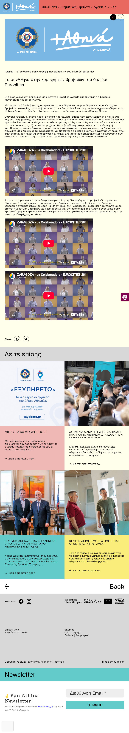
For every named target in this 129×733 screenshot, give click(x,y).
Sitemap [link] (69, 629)
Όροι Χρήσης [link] (72, 632)
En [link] (121, 17)
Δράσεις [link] (100, 7)
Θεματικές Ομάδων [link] (75, 7)
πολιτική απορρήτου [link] (47, 706)
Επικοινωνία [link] (12, 629)
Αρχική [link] (9, 71)
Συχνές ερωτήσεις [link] (16, 632)
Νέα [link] (113, 7)
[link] (125, 297)
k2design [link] (119, 661)
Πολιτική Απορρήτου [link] (76, 635)
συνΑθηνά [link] (49, 7)
